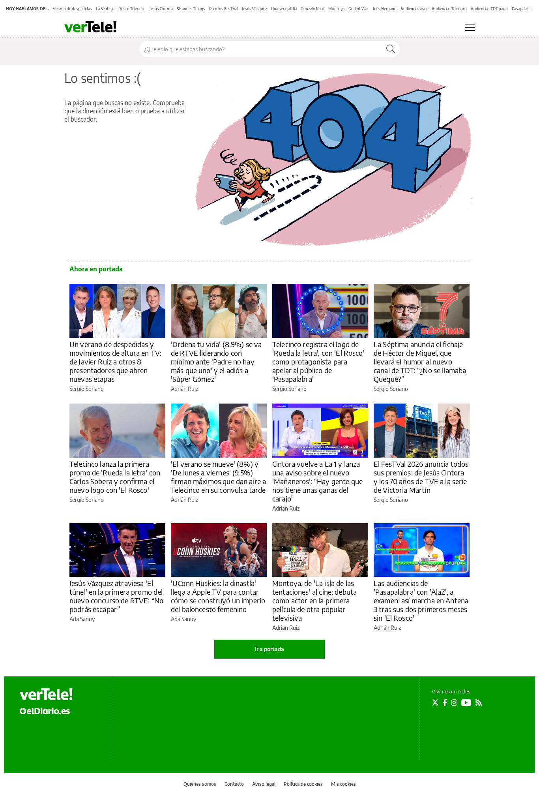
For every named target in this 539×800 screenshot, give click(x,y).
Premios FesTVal (223, 8)
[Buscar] (391, 49)
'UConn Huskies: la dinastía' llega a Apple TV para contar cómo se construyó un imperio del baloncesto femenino (218, 596)
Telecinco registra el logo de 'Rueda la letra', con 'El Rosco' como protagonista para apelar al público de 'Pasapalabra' (318, 361)
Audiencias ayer (414, 8)
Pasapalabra (522, 8)
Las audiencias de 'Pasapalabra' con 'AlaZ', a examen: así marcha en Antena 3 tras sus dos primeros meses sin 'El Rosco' (421, 600)
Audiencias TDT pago (489, 8)
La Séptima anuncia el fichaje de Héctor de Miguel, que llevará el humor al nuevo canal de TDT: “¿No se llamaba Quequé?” (420, 361)
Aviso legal (263, 784)
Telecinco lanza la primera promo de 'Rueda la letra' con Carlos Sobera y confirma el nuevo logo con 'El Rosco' (114, 476)
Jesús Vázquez (254, 8)
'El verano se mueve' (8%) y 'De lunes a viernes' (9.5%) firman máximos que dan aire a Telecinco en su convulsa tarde (218, 476)
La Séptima (105, 8)
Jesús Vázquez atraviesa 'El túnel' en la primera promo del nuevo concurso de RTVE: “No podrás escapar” (116, 596)
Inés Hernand (385, 8)
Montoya (336, 8)
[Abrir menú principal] (470, 27)
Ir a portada (269, 649)
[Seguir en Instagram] (454, 702)
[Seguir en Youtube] (466, 702)
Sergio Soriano (86, 388)
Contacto (234, 784)
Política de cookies (303, 784)
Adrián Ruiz (184, 388)
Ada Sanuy (82, 619)
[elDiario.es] (45, 710)
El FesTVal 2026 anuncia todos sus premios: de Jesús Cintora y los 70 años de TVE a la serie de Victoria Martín (421, 476)
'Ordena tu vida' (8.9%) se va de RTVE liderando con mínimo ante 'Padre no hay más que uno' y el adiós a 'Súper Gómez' (216, 361)
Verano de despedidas (72, 8)
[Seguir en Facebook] (445, 702)
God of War (358, 8)
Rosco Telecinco (132, 8)
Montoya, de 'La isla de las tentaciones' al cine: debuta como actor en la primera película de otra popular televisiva (314, 600)
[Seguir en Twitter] (435, 702)
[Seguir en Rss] (478, 702)
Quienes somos (199, 784)
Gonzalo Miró (312, 8)
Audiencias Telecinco (449, 8)
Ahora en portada (96, 269)
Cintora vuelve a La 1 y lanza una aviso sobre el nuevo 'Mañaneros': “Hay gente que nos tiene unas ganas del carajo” (317, 481)
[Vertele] (46, 694)
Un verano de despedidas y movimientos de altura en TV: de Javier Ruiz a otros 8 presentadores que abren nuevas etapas (115, 361)
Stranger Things (191, 8)
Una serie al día (284, 8)
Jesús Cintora (161, 8)
